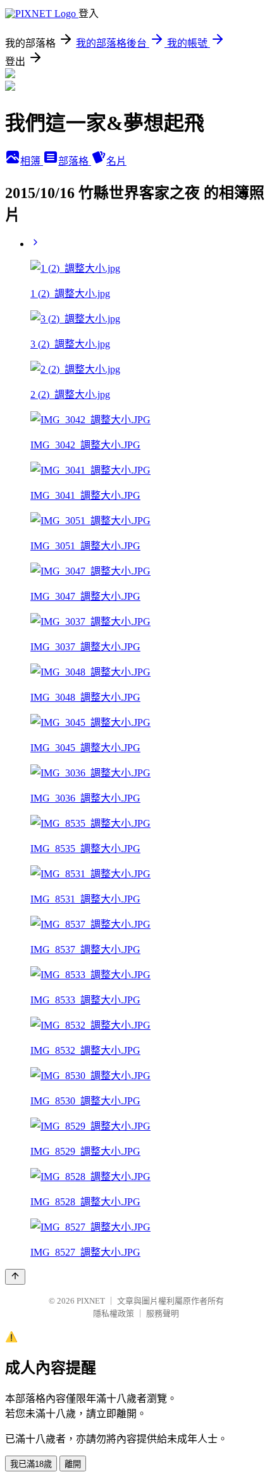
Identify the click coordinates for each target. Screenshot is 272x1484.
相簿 (31, 161)
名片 (116, 161)
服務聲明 (162, 1313)
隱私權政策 (113, 1313)
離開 (73, 1464)
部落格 (74, 161)
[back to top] (15, 1277)
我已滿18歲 (31, 1464)
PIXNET (91, 1301)
